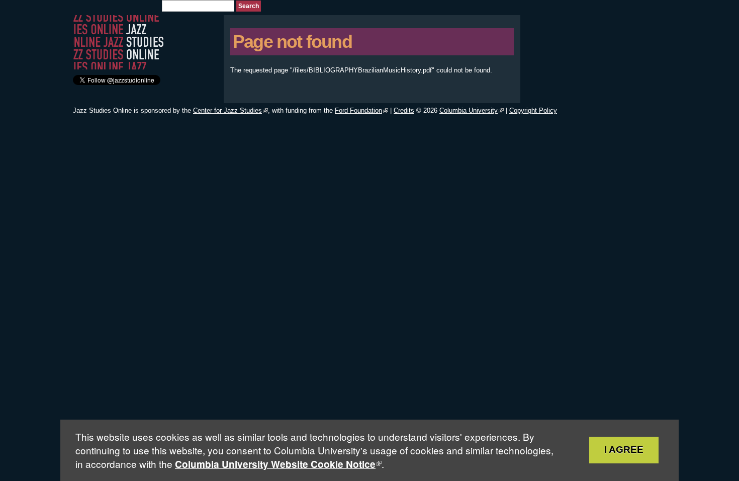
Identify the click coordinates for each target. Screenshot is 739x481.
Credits (404, 110)
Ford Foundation (358, 110)
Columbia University (468, 110)
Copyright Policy (533, 110)
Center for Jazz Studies (227, 110)
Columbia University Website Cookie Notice (275, 464)
